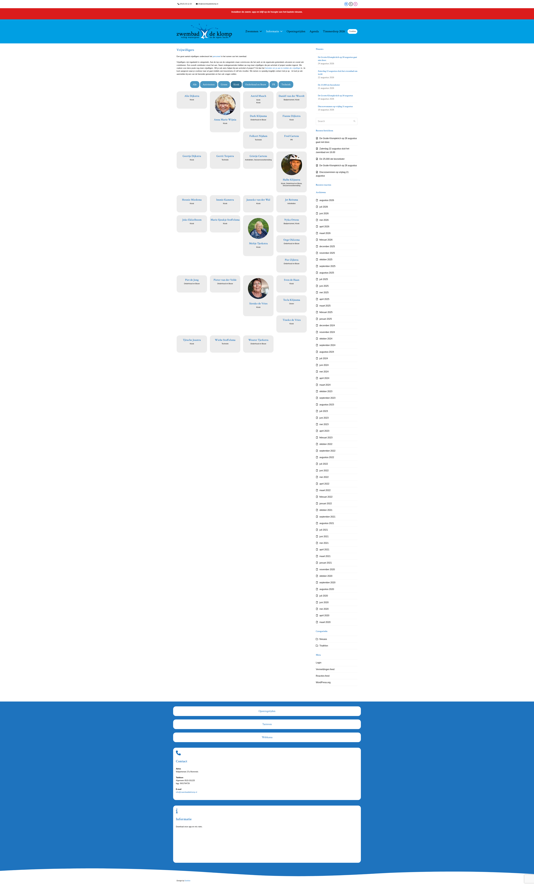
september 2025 (327, 266)
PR (273, 84)
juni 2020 (324, 602)
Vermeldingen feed (325, 669)
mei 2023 (324, 424)
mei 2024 (324, 371)
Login (318, 662)
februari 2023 (325, 437)
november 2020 (327, 569)
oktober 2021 (325, 510)
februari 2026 (325, 240)
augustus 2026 (326, 200)
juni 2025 (324, 286)
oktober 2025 (325, 259)
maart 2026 (325, 233)
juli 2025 (323, 279)
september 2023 (327, 398)
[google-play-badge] (194, 854)
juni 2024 (324, 365)
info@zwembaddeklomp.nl (208, 4)
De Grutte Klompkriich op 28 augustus (338, 165)
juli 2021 (323, 530)
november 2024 (327, 332)
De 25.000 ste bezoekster (332, 159)
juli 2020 (323, 596)
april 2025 (324, 299)
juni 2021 (324, 536)
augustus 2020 (326, 589)
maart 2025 (325, 306)
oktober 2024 (325, 338)
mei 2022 (324, 477)
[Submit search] (354, 121)
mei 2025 (324, 292)
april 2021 (324, 549)
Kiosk (236, 84)
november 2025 (327, 253)
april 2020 (324, 615)
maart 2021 (325, 556)
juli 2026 (323, 207)
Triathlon (323, 645)
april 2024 (324, 378)
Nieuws (323, 639)
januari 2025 (325, 319)
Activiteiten (209, 84)
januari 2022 (325, 503)
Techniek (286, 84)
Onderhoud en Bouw (255, 84)
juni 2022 (324, 470)
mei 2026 (324, 220)
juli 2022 (323, 464)
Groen (224, 84)
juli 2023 (323, 411)
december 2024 (327, 325)
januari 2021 (325, 563)
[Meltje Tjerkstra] (258, 228)
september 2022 (327, 451)
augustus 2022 (326, 457)
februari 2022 (325, 497)
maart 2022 (325, 490)
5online (187, 881)
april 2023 (324, 431)
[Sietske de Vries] (258, 288)
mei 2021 (324, 543)
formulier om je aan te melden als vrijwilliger (282, 68)
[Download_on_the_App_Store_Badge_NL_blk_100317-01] (194, 838)
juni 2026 (324, 213)
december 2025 (327, 246)
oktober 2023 (325, 391)
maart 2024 (325, 385)
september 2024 (327, 345)
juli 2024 (323, 358)
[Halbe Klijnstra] (291, 165)
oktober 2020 (325, 576)
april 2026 (324, 226)
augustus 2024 (326, 352)
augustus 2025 (326, 273)
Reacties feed (322, 676)
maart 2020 (325, 622)
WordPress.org (323, 682)
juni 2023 (324, 418)
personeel (217, 56)
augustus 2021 (326, 523)
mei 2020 (324, 609)
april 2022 (324, 484)
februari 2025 (325, 312)
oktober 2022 (325, 444)
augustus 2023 (326, 404)
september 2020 (327, 582)
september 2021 (327, 517)
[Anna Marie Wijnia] (225, 104)
